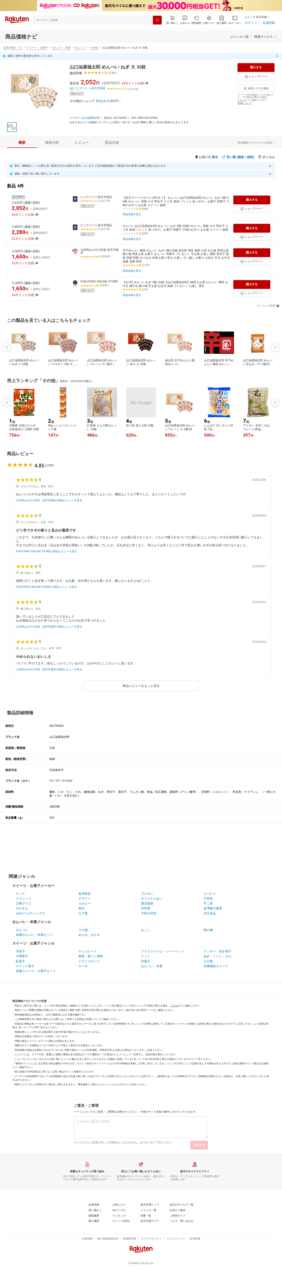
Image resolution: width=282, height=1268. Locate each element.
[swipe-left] (6, 347)
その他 (94, 47)
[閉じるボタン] (277, 56)
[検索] (157, 20)
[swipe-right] (275, 347)
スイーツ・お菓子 (37, 47)
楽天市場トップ (13, 47)
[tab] (22, 142)
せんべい (80, 47)
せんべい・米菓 (61, 47)
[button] (185, 19)
